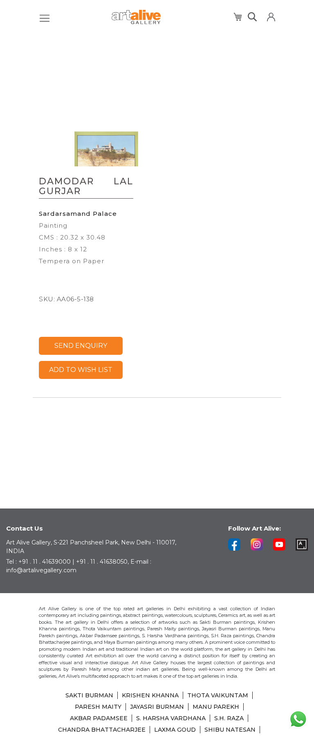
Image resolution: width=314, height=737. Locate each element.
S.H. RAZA (229, 718)
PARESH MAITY (98, 706)
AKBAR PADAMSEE (99, 718)
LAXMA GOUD (175, 729)
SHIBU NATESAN (230, 729)
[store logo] (136, 17)
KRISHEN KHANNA (150, 695)
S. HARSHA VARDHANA (171, 718)
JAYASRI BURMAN (157, 706)
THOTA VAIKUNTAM (217, 695)
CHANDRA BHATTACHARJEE (102, 729)
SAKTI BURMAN (89, 695)
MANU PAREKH (216, 706)
